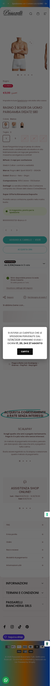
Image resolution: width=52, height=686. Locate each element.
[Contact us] (5, 680)
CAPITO (25, 351)
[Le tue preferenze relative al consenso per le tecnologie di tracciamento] (47, 514)
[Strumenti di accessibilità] (47, 644)
